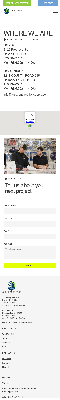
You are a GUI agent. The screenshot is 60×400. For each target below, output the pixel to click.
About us (6, 342)
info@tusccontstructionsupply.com (17, 322)
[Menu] (55, 10)
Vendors (5, 338)
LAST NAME (10, 218)
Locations (6, 377)
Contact (5, 347)
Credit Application (10, 391)
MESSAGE (8, 244)
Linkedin (6, 367)
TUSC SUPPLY (17, 10)
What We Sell (8, 334)
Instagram (6, 363)
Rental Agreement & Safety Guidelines (19, 388)
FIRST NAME (11, 205)
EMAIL (8, 231)
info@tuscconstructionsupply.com (26, 94)
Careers (5, 383)
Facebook (6, 358)
